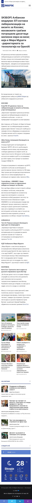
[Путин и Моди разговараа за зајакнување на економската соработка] (8, 337)
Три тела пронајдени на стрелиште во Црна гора (18, 421)
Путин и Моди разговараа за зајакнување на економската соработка (6, 346)
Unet (16, 490)
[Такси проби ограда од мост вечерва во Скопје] (24, 317)
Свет (18, 424)
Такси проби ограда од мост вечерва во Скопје (23, 324)
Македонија (11, 411)
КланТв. (16, 135)
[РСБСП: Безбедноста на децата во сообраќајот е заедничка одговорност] (24, 337)
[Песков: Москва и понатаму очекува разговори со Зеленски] (8, 358)
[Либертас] (7, 5)
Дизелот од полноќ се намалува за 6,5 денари (17, 433)
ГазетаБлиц (25, 216)
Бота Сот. (26, 304)
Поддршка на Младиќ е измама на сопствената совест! (17, 388)
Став (13, 392)
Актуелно (6, 411)
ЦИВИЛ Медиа (21, 96)
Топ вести (17, 392)
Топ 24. (9, 239)
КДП (27, 262)
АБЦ (27, 177)
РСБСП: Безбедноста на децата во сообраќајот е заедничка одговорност (23, 346)
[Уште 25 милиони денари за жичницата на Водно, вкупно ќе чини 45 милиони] (8, 317)
